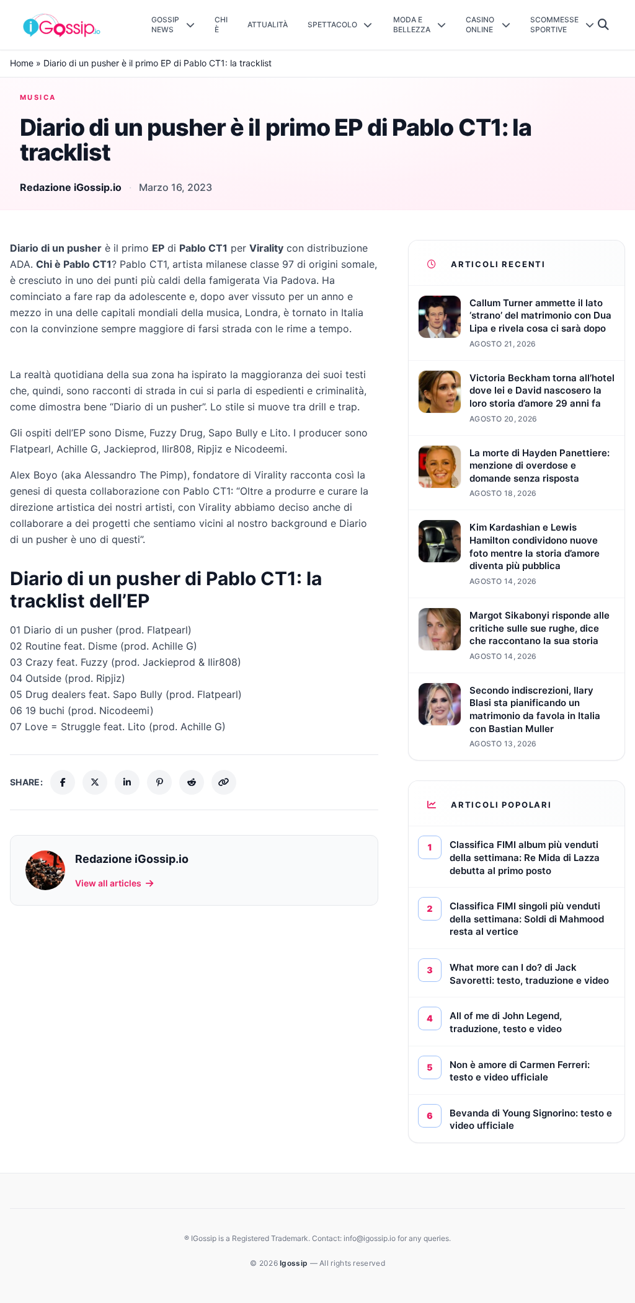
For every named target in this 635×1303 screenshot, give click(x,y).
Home (21, 63)
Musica (38, 97)
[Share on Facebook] (62, 782)
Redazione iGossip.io (71, 187)
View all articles (108, 883)
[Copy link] (223, 782)
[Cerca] (604, 24)
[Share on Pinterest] (159, 782)
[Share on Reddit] (191, 782)
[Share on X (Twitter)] (94, 782)
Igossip (294, 1263)
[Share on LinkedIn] (127, 782)
